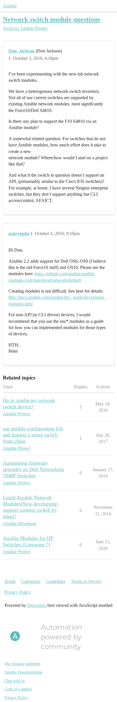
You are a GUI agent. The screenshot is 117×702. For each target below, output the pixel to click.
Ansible (10, 5)
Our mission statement (22, 664)
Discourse (36, 605)
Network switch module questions (51, 19)
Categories (30, 581)
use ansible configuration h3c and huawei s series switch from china (33, 435)
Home (10, 581)
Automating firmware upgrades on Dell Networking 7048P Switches (33, 469)
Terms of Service (86, 581)
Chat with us (15, 681)
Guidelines (55, 581)
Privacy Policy (18, 592)
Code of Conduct (18, 689)
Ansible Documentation (23, 672)
